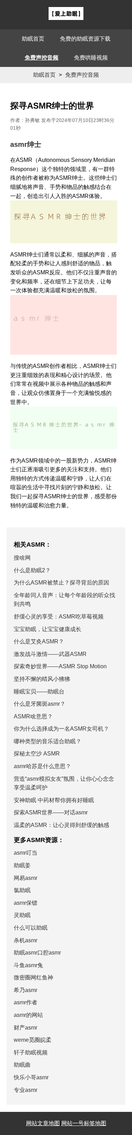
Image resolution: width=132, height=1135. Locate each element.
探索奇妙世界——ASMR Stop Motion (60, 666)
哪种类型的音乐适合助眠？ (47, 741)
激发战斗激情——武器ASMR (50, 654)
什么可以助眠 (31, 928)
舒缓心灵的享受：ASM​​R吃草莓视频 (58, 617)
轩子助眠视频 (31, 1052)
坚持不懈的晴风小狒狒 (42, 679)
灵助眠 (22, 915)
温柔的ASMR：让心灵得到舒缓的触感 (61, 825)
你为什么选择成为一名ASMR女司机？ (61, 729)
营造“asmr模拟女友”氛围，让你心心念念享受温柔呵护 (64, 783)
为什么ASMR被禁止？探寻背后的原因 (61, 583)
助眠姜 (22, 865)
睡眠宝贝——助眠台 (39, 692)
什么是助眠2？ (32, 570)
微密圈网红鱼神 (33, 977)
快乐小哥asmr (31, 1077)
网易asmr (25, 878)
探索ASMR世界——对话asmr (51, 812)
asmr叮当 (25, 853)
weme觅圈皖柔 (32, 1040)
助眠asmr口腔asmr (37, 953)
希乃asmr (25, 990)
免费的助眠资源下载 (85, 39)
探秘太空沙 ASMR (37, 754)
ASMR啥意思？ (33, 716)
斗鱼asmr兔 (28, 965)
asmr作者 (25, 1002)
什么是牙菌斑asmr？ (39, 704)
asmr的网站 (28, 1015)
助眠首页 (33, 39)
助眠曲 (22, 1065)
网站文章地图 (43, 1123)
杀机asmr (25, 940)
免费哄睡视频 (91, 58)
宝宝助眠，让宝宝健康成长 (47, 629)
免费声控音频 (41, 58)
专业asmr (25, 1090)
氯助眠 (22, 890)
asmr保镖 (25, 903)
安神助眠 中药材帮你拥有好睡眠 (54, 800)
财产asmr (25, 1028)
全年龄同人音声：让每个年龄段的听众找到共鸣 (64, 599)
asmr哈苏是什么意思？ (42, 766)
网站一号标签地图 (83, 1123)
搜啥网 (22, 558)
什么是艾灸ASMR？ (39, 641)
